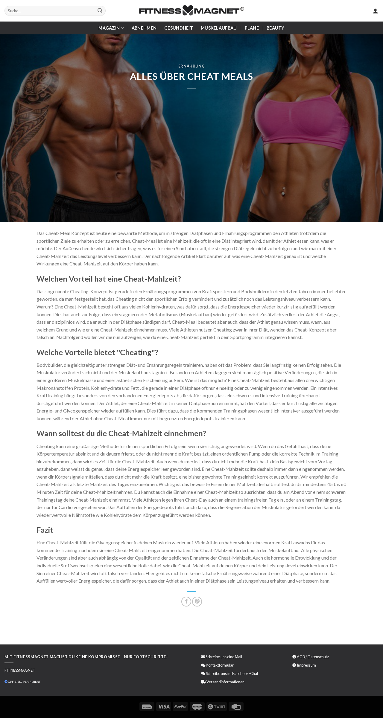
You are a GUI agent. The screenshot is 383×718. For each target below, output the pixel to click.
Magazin (109, 27)
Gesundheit (178, 27)
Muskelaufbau (219, 27)
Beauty (276, 27)
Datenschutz (318, 656)
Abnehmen (144, 27)
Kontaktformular (220, 665)
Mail (238, 656)
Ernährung (191, 66)
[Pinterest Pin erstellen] (197, 602)
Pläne (252, 27)
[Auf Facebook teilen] (186, 602)
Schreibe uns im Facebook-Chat (231, 673)
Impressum (306, 665)
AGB (301, 656)
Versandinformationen (225, 681)
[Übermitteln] (100, 11)
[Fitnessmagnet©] (191, 11)
